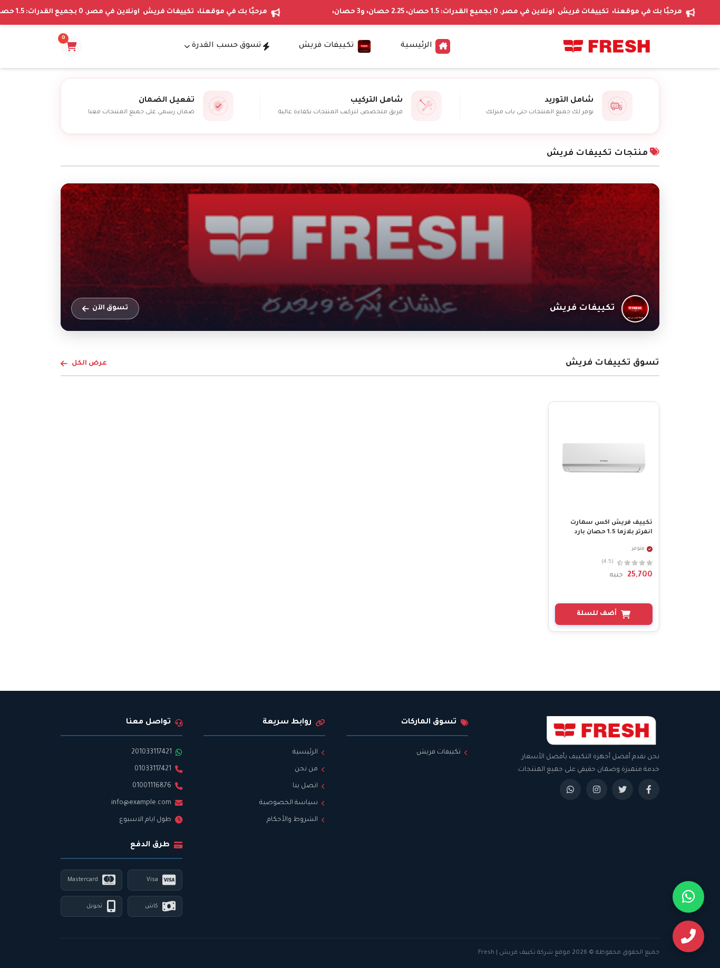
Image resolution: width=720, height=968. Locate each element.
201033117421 (151, 752)
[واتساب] (570, 789)
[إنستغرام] (596, 789)
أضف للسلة (597, 614)
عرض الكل (89, 363)
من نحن (306, 769)
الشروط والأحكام (292, 820)
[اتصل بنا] (688, 936)
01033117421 (152, 769)
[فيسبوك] (648, 789)
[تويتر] (622, 789)
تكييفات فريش (438, 752)
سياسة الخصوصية (288, 803)
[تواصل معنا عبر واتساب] (688, 897)
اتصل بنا (305, 786)
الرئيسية (416, 46)
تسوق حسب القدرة (226, 46)
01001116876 (151, 786)
